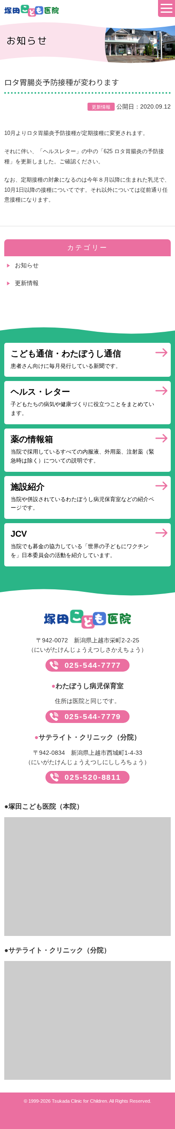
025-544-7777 (93, 665)
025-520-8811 (93, 777)
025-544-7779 (93, 716)
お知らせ (27, 265)
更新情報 (27, 283)
